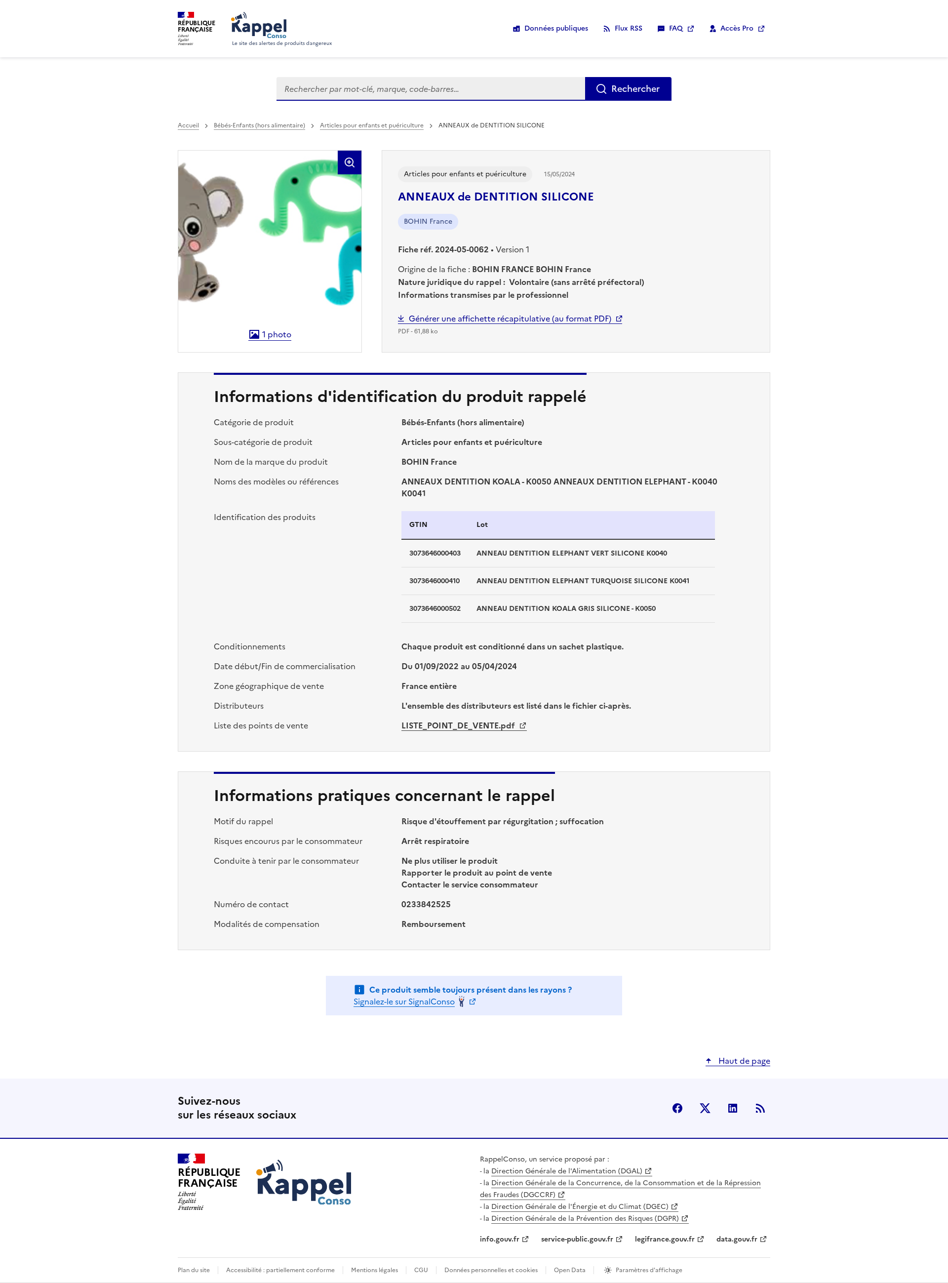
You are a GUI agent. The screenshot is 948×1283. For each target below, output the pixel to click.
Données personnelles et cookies (491, 1270)
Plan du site (194, 1270)
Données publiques (556, 28)
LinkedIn (733, 1108)
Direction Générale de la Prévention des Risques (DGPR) (585, 1218)
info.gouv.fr (499, 1239)
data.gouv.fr (736, 1239)
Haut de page (743, 1061)
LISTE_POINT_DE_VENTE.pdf (459, 725)
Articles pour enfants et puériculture (372, 125)
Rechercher (635, 88)
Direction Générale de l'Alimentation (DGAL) (566, 1171)
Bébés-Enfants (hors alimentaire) (259, 125)
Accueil (188, 125)
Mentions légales (374, 1270)
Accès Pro (736, 28)
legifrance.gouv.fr (665, 1239)
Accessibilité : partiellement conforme (280, 1270)
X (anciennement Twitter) (705, 1108)
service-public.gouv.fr (577, 1239)
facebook (677, 1108)
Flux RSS (628, 28)
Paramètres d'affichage (649, 1270)
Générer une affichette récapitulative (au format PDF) (510, 318)
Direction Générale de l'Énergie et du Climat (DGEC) (580, 1207)
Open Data (570, 1270)
